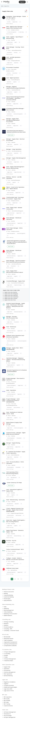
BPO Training (7, 704)
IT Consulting (7, 653)
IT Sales (6, 657)
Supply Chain (7, 667)
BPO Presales (7, 700)
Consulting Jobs (6, 619)
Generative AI (7, 714)
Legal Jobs (5, 679)
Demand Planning (8, 675)
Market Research (8, 615)
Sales (5, 606)
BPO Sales (6, 702)
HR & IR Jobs (5, 634)
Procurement (7, 670)
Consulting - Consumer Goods (11, 630)
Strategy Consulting (9, 621)
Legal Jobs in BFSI (8, 689)
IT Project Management (9, 652)
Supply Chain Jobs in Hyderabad (11, 296)
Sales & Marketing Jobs (8, 604)
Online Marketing (8, 612)
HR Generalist (7, 637)
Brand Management (9, 610)
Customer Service (8, 705)
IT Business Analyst (8, 660)
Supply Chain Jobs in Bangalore (11, 293)
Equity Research (8, 600)
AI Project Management (9, 717)
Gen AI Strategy (8, 715)
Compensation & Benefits (10, 645)
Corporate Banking (8, 595)
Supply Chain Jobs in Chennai (10, 298)
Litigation (6, 683)
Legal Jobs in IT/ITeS (9, 690)
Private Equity (7, 598)
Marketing (6, 608)
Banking (6, 593)
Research (6, 623)
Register (22, 2)
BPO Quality (7, 698)
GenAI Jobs (5, 709)
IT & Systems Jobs (7, 649)
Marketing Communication (10, 613)
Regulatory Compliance (9, 682)
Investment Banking (9, 597)
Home (2, 6)
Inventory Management (9, 672)
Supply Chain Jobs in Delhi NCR (11, 295)
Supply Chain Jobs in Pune (10, 300)
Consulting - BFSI (8, 628)
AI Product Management (10, 712)
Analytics (6, 625)
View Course (10, 135)
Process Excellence (8, 627)
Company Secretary (9, 685)
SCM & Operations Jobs (8, 664)
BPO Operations (8, 697)
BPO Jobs (4, 694)
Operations (6, 668)
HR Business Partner (8, 638)
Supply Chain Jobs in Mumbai (10, 292)
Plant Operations (8, 674)
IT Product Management (10, 659)
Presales (6, 655)
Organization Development (10, 642)
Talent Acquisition (8, 640)
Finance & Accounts (9, 591)
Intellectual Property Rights (10, 687)
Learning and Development (10, 644)
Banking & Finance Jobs (8, 589)
